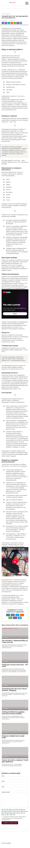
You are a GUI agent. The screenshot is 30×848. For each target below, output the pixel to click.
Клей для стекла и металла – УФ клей (15, 665)
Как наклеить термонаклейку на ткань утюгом (15, 641)
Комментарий (6, 792)
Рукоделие (4, 20)
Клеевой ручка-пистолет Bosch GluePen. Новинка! (14, 689)
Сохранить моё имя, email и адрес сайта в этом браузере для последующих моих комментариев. (14, 818)
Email (3, 781)
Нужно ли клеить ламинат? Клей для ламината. (15, 761)
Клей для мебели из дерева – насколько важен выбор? (13, 713)
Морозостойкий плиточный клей (13, 737)
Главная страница (6, 13)
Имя (3, 776)
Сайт (3, 786)
